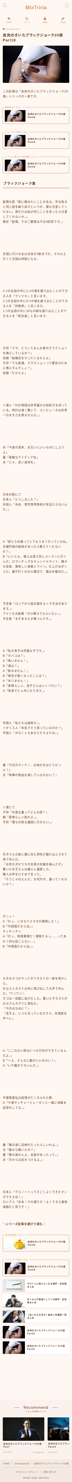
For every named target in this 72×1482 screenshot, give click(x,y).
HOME (6, 1463)
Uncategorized (12, 29)
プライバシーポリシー (27, 1472)
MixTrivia (36, 7)
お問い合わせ (49, 1472)
